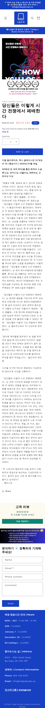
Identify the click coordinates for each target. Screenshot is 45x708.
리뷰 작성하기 (22, 521)
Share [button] (8, 491)
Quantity (6, 136)
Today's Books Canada (21, 704)
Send (10, 603)
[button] (6, 18)
